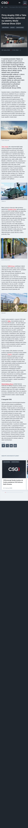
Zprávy (6, 7)
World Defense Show (7, 384)
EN (19, 2)
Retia (9, 321)
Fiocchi (10, 354)
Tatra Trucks (4, 146)
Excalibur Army (12, 209)
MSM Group (11, 266)
